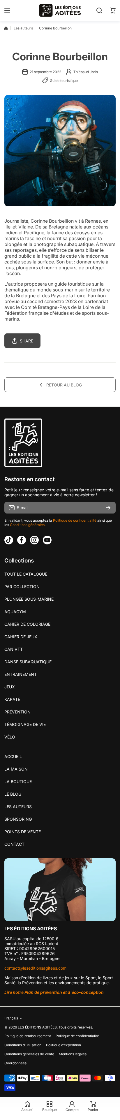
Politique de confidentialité (74, 520)
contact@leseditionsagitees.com (35, 968)
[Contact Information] (60, 889)
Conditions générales (27, 525)
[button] (113, 10)
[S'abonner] (108, 508)
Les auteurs (23, 28)
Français (11, 1018)
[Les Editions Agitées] (60, 10)
